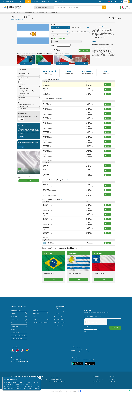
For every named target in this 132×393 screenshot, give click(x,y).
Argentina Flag (54, 12)
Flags (28, 1)
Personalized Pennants (24, 93)
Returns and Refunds (99, 384)
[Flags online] (17, 350)
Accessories (35, 1)
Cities (12, 323)
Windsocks (21, 95)
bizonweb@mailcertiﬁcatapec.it (58, 381)
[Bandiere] (12, 350)
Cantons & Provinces (16, 319)
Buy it (53, 279)
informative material (100, 331)
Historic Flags (36, 313)
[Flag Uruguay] (78, 263)
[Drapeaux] (22, 350)
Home (21, 1)
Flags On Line (14, 12)
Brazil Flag (48, 253)
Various (35, 319)
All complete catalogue (27, 12)
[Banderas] (27, 350)
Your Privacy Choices (71, 391)
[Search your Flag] (104, 7)
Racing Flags (22, 86)
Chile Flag (98, 253)
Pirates (21, 99)
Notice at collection (56, 391)
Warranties (96, 376)
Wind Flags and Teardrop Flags (26, 91)
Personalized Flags (45, 1)
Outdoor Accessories (59, 319)
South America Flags (42, 12)
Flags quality (112, 376)
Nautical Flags (14, 326)
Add (108, 84)
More (21, 119)
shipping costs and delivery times (98, 380)
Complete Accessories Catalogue (60, 307)
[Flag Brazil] (53, 263)
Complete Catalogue (24, 73)
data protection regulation (90, 329)
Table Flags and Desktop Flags (26, 104)
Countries (13, 313)
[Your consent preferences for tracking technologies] (129, 390)
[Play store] (77, 363)
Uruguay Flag (74, 253)
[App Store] (90, 363)
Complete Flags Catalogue (18, 306)
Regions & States (15, 316)
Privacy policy (112, 379)
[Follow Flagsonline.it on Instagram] (73, 350)
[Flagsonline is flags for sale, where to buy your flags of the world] (11, 7)
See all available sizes (60, 38)
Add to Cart (85, 50)
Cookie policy (112, 381)
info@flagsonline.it (56, 379)
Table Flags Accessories (59, 322)
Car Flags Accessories (59, 325)
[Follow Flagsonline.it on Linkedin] (80, 350)
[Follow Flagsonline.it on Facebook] (87, 350)
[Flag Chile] (103, 263)
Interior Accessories (58, 316)
